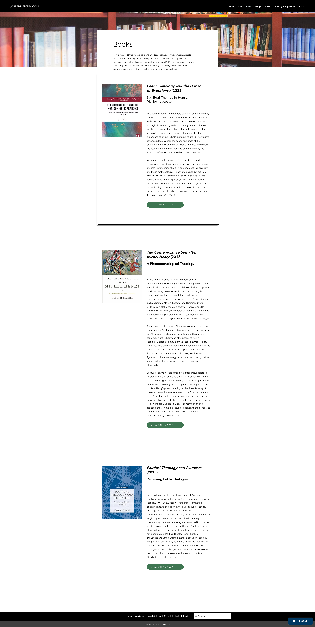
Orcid (166, 616)
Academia (139, 616)
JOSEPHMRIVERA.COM (24, 6)
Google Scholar (154, 616)
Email (185, 616)
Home (129, 616)
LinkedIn (176, 616)
